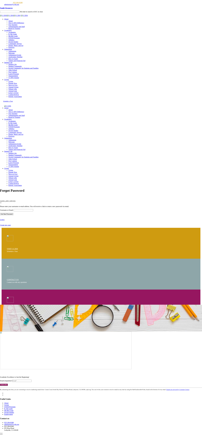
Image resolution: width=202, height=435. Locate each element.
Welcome (11, 53)
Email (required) (6, 381)
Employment (8, 414)
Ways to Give (12, 85)
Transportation (13, 76)
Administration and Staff (16, 27)
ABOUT (10, 310)
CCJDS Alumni (13, 78)
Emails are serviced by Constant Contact (177, 389)
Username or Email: (7, 210)
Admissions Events (14, 55)
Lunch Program (13, 74)
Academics (8, 30)
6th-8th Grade (13, 36)
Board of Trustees (14, 28)
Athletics (11, 40)
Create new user (5, 225)
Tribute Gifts (12, 89)
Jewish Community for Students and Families (23, 68)
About (6, 19)
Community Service (15, 44)
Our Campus (12, 72)
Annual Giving (13, 87)
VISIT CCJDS (12, 249)
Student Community (15, 66)
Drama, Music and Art (15, 45)
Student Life (8, 62)
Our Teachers (12, 25)
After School (12, 70)
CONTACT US (13, 280)
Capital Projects (13, 95)
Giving (6, 79)
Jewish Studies (13, 42)
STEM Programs (14, 38)
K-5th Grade (12, 34)
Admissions (8, 49)
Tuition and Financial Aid (16, 61)
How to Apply (13, 59)
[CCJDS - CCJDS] (10, 15)
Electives (11, 47)
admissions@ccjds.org (11, 4)
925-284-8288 (18, 2)
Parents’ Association (15, 96)
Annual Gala (12, 91)
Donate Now (12, 83)
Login (2, 220)
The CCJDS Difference (16, 23)
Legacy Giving (13, 93)
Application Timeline (15, 57)
